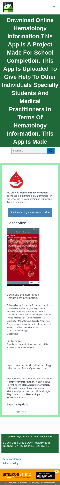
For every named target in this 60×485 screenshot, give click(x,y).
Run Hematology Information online (30, 212)
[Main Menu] (54, 7)
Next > (25, 412)
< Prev (17, 412)
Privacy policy (10, 463)
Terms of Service (12, 459)
